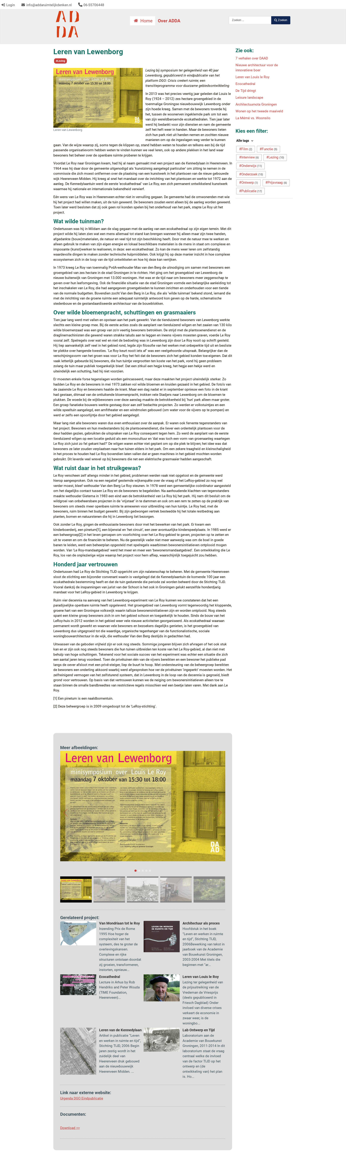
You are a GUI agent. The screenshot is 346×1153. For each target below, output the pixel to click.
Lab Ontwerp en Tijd (199, 1030)
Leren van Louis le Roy (201, 977)
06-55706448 (93, 5)
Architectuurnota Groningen (256, 104)
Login (10, 5)
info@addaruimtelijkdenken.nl (49, 5)
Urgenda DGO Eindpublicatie (81, 1098)
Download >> (70, 1128)
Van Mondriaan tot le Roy (119, 923)
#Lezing (60, 60)
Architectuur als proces (201, 923)
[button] (65, 813)
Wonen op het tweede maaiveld (259, 111)
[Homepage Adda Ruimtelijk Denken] (67, 24)
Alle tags (243, 140)
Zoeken (282, 20)
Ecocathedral (109, 977)
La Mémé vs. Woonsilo (253, 118)
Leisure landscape (249, 97)
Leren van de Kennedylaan (120, 1030)
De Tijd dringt (246, 91)
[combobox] (250, 20)
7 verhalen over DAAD (252, 58)
